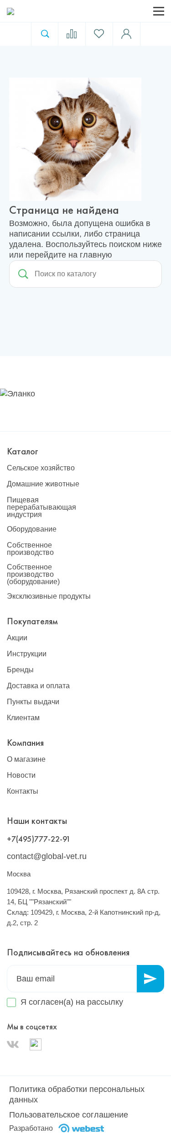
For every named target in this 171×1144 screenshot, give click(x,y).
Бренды (20, 670)
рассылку (105, 1002)
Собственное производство (30, 549)
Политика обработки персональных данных (77, 1094)
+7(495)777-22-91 (39, 838)
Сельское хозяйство (41, 468)
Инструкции (27, 654)
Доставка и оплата (38, 686)
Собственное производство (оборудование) (33, 574)
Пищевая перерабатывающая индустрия (41, 507)
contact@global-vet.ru (47, 856)
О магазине (26, 759)
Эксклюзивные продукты (49, 596)
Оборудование (32, 529)
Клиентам (23, 718)
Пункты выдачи (33, 702)
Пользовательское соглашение (68, 1114)
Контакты (22, 791)
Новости (21, 775)
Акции (17, 638)
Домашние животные (43, 484)
